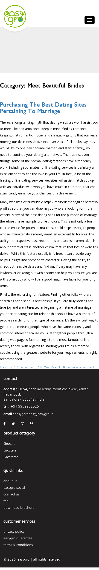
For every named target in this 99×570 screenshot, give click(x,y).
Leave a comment (82, 366)
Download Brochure (18, 507)
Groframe (10, 457)
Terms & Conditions (18, 545)
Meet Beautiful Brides (57, 366)
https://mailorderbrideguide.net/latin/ (71, 202)
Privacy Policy (13, 531)
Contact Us (11, 494)
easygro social (14, 487)
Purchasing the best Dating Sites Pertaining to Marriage (43, 108)
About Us (10, 481)
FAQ (6, 501)
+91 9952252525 (24, 406)
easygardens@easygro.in (34, 414)
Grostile (9, 443)
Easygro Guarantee (17, 538)
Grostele (9, 450)
